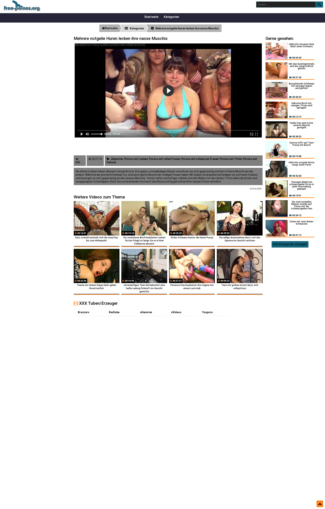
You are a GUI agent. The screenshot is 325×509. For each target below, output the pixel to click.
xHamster (117, 158)
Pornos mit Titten (231, 158)
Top (320, 504)
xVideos (176, 312)
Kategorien (171, 17)
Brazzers (83, 312)
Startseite (151, 17)
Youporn (207, 312)
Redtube (114, 312)
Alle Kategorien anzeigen (290, 244)
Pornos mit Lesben (136, 158)
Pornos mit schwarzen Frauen (200, 158)
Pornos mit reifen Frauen (164, 158)
